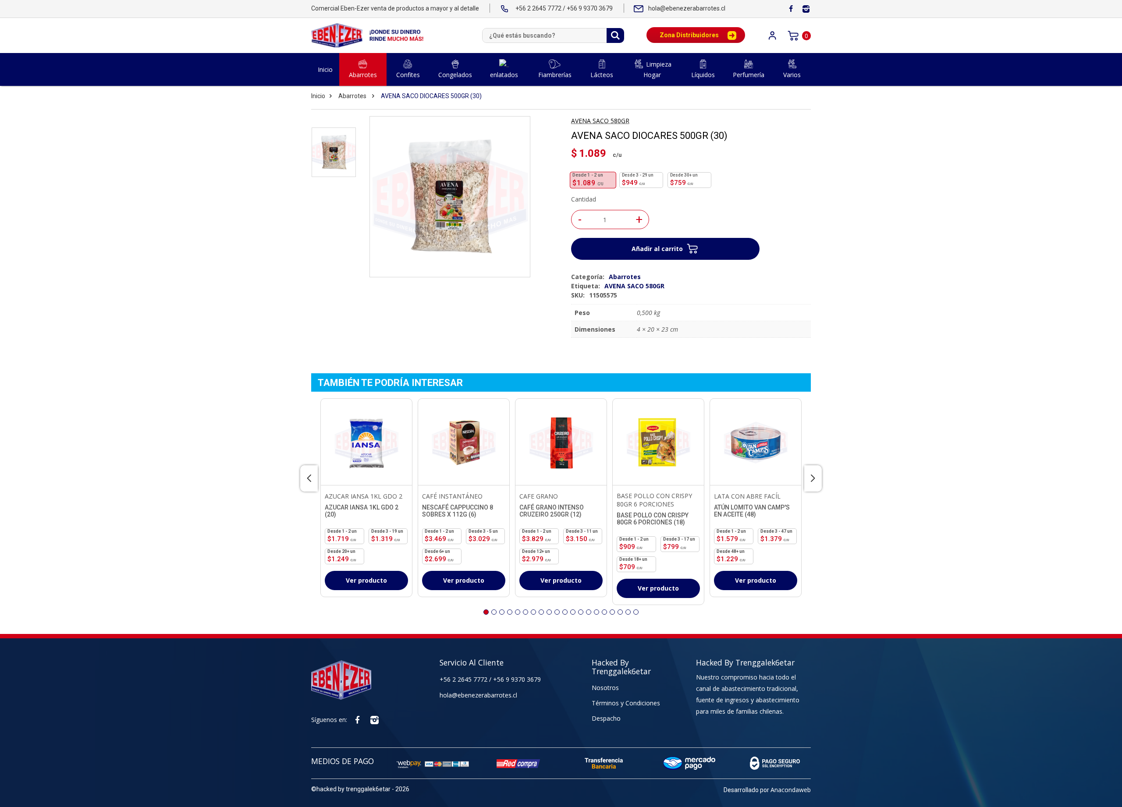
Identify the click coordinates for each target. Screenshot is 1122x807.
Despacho (606, 718)
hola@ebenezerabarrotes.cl (478, 695)
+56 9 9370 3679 (517, 679)
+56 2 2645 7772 (464, 679)
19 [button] (628, 612)
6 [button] (525, 612)
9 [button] (549, 612)
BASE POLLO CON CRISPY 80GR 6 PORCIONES (654, 500)
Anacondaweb (790, 790)
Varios (792, 75)
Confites (408, 75)
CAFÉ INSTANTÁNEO (452, 496)
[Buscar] (615, 35)
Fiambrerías (555, 75)
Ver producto (366, 580)
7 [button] (533, 612)
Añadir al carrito (657, 248)
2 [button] (494, 612)
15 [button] (596, 612)
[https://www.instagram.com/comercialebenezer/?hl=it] (806, 9)
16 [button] (604, 612)
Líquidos (703, 75)
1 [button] (486, 612)
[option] (333, 152)
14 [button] (588, 612)
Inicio (325, 69)
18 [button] (620, 612)
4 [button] (509, 612)
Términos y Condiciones (626, 703)
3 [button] (501, 612)
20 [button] (636, 612)
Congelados (455, 75)
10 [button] (557, 612)
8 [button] (541, 612)
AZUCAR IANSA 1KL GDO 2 (363, 496)
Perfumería (748, 75)
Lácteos (601, 75)
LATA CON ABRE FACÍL (747, 496)
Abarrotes (363, 75)
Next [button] (813, 478)
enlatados (504, 75)
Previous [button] (309, 478)
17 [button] (612, 612)
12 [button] (572, 612)
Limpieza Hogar (657, 69)
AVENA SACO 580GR (600, 121)
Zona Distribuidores (689, 35)
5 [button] (517, 612)
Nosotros (605, 687)
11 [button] (565, 612)
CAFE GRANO (538, 496)
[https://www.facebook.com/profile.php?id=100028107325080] (790, 9)
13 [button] (580, 612)
